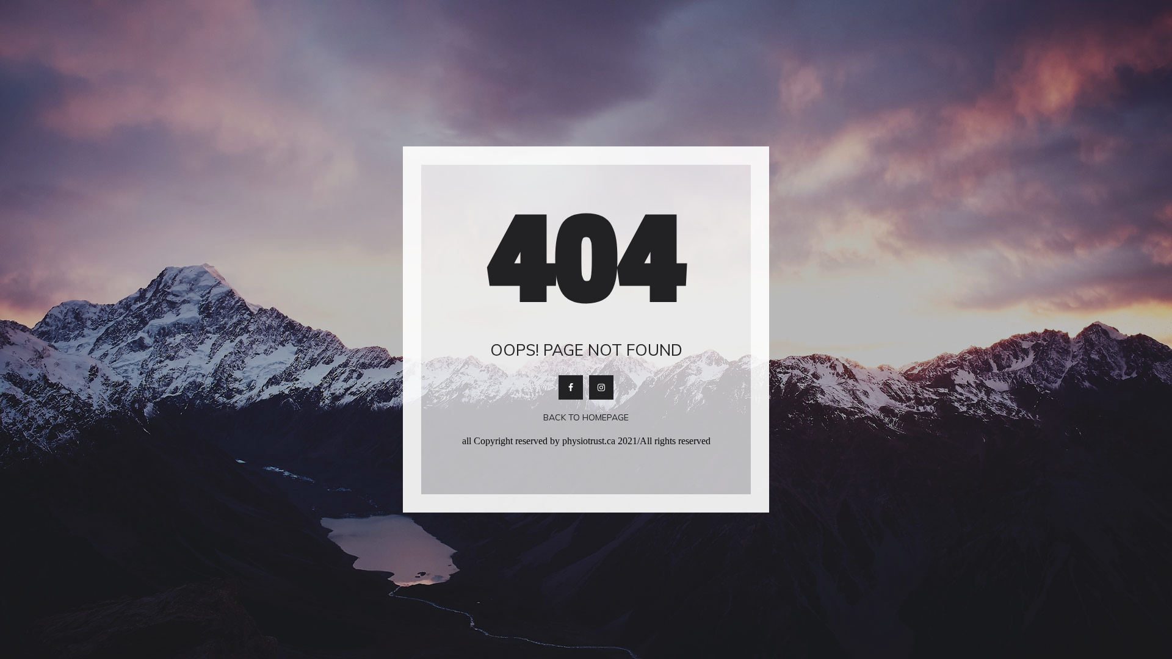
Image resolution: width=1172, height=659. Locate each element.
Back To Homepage (586, 417)
